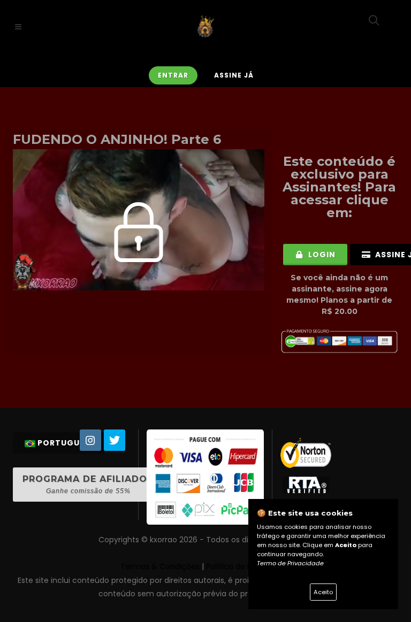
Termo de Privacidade (290, 563)
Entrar (173, 75)
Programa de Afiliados (88, 484)
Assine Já (234, 75)
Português (63, 442)
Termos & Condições (160, 566)
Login (321, 254)
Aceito (323, 592)
